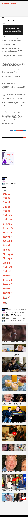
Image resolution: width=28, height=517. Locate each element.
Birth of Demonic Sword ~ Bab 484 (7, 241)
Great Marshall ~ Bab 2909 (6, 207)
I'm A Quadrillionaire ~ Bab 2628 (7, 265)
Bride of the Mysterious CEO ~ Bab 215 (8, 232)
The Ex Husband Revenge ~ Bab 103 (8, 258)
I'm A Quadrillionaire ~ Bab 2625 (7, 268)
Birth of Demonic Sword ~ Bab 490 (7, 236)
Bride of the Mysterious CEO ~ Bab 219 (8, 229)
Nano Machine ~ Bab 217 (6, 297)
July (4, 299)
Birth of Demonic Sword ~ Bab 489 (7, 237)
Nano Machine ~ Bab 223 (6, 250)
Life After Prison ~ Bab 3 (6, 262)
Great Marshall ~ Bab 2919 (6, 199)
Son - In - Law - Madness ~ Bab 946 (7, 223)
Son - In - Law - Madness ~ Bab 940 (7, 279)
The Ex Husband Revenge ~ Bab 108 (8, 254)
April (4, 301)
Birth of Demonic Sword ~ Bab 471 (7, 294)
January (4, 304)
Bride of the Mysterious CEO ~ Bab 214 (8, 233)
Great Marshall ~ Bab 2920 (6, 198)
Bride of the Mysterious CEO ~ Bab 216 (8, 231)
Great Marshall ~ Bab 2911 (6, 205)
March (4, 302)
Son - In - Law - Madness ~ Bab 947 (7, 222)
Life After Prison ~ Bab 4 (6, 261)
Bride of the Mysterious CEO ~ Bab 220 (8, 228)
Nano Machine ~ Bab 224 (6, 249)
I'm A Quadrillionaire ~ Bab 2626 (7, 267)
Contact (6, 0)
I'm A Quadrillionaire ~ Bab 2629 (7, 219)
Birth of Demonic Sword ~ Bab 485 (7, 240)
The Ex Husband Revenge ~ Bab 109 (8, 253)
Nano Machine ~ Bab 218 (6, 296)
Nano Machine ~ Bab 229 (6, 245)
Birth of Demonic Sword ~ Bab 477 (7, 289)
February (4, 303)
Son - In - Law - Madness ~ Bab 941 (7, 227)
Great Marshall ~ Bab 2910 (6, 206)
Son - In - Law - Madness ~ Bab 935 (7, 283)
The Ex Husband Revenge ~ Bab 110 (7, 252)
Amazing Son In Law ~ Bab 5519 (7, 275)
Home (2, 0)
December (4, 191)
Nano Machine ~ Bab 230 (6, 244)
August (4, 298)
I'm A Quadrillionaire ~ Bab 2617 (7, 274)
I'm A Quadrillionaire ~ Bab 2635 (7, 214)
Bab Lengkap (4, 128)
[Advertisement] (14, 11)
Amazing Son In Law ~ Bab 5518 (7, 276)
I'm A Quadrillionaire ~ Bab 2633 (7, 216)
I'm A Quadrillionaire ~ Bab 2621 (7, 271)
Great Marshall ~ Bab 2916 (6, 201)
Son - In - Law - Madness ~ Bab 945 (7, 224)
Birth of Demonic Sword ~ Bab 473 (7, 292)
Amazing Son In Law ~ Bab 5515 (7, 278)
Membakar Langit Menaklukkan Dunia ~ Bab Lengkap (11, 317)
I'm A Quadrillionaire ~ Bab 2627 (7, 266)
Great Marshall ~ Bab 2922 (6, 196)
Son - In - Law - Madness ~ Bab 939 (7, 280)
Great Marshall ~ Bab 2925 (6, 194)
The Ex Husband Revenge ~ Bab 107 (8, 255)
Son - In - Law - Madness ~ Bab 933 (7, 285)
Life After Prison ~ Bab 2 (6, 263)
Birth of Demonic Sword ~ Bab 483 (7, 242)
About (4, 0)
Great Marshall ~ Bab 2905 (6, 210)
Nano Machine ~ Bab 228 (6, 246)
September (4, 193)
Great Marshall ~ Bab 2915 (6, 202)
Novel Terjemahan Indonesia (9, 3)
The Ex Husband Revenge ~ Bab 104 (8, 257)
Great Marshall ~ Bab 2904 (6, 211)
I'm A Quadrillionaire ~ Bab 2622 (7, 270)
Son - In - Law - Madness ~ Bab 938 (7, 281)
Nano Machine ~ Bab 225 (6, 248)
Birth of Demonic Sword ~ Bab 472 (7, 293)
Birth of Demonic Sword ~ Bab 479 (7, 287)
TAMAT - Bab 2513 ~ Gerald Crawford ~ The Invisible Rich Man (12, 180)
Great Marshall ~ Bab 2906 (6, 209)
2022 (3, 305)
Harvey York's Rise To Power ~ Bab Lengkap (10, 183)
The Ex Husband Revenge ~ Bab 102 (8, 259)
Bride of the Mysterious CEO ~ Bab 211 (8, 235)
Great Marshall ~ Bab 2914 (6, 203)
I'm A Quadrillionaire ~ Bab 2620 (7, 272)
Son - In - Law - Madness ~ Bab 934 (7, 284)
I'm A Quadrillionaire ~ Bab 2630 (7, 218)
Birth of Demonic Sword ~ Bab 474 (7, 291)
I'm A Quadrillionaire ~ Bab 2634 (7, 215)
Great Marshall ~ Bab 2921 (6, 197)
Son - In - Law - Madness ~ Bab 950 (7, 220)
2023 (3, 190)
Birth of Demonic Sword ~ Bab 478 (7, 288)
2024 (3, 189)
